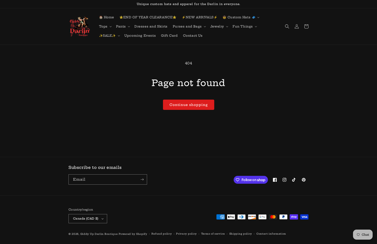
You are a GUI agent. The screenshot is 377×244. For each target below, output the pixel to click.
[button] (240, 17)
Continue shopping (189, 105)
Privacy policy (186, 233)
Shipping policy (240, 233)
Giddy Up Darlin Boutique (99, 233)
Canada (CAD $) (85, 218)
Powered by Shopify (133, 233)
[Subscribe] (142, 179)
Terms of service (213, 233)
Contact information (271, 233)
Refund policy (161, 233)
